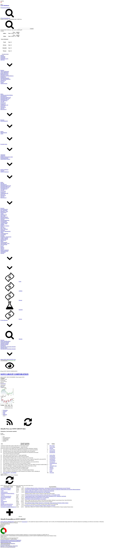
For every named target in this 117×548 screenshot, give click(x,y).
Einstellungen (3, 345)
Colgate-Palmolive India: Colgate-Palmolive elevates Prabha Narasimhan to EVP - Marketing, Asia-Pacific (45, 496)
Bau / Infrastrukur (3, 210)
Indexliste (2, 183)
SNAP (2, 500)
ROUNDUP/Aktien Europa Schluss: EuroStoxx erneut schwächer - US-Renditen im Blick (42, 494)
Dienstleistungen (3, 214)
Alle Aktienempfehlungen (5, 79)
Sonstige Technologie (4, 249)
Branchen (2, 119)
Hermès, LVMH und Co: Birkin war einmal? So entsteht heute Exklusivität (39, 490)
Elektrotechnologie (4, 217)
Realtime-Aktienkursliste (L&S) (6, 156)
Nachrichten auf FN (4, 58)
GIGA (51, 464)
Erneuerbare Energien (4, 218)
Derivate (20, 300)
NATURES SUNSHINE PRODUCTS (8, 506)
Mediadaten (13, 543)
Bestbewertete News (4, 73)
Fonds (20, 281)
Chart (4, 413)
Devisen (20, 319)
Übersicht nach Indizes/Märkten (6, 95)
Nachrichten (2, 56)
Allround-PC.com (53, 465)
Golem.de (51, 468)
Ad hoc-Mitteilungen (4, 5)
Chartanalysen (3, 80)
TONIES (2, 502)
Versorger (2, 253)
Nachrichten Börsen (4, 541)
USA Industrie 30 (3, 100)
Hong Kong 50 (3, 109)
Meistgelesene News (4, 74)
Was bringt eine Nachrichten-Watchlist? (8, 346)
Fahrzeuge (2, 219)
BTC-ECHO (52, 445)
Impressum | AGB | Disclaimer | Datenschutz (9, 545)
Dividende (5, 414)
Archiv (1, 133)
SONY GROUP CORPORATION (7, 521)
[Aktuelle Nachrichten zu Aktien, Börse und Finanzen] (5, 7)
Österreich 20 (3, 107)
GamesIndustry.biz (53, 463)
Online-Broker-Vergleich (5, 159)
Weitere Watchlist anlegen (5, 341)
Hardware (2, 226)
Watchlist (20, 339)
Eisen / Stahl (2, 215)
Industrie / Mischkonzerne (5, 231)
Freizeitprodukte (3, 221)
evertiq (51, 471)
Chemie (1, 213)
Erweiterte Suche (5, 54)
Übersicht (2, 170)
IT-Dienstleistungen (4, 233)
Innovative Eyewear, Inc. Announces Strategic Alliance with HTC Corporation (40, 505)
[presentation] (3, 415)
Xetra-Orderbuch (10, 540)
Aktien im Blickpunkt (4, 71)
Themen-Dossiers (3, 83)
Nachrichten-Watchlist (4, 342)
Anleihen (20, 290)
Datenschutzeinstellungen (5, 543)
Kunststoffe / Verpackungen (5, 236)
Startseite (2, 55)
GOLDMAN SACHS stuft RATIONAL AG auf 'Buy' (35, 498)
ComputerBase (52, 457)
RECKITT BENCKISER (6, 497)
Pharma (1, 246)
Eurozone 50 (2, 103)
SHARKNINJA (4, 501)
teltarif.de (51, 467)
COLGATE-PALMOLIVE (6, 496)
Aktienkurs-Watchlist (4, 343)
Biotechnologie (3, 212)
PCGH (51, 469)
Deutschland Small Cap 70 (5, 97)
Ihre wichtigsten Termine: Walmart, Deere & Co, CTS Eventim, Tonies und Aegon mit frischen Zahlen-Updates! (46, 502)
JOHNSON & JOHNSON (6, 488)
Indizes (1, 94)
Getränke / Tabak (3, 223)
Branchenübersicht (4, 121)
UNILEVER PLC (4, 492)
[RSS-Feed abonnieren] (9, 426)
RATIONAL (3, 498)
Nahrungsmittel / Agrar (4, 243)
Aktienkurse (2, 154)
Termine (2, 82)
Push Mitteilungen (4, 360)
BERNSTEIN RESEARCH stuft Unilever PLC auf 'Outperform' (37, 492)
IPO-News (2, 81)
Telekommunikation (4, 251)
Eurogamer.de (52, 451)
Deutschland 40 (3, 96)
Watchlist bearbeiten (4, 344)
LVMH (2, 490)
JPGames (51, 448)
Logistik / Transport (4, 237)
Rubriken (2, 70)
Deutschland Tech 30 (4, 99)
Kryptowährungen (4, 320)
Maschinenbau (3, 240)
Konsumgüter (3, 234)
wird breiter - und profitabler (9, 472)
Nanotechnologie (3, 242)
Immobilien (2, 230)
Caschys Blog (52, 447)
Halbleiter (2, 224)
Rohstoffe (2, 247)
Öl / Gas (2, 245)
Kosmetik (2, 235)
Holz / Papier (3, 228)
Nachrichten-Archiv (7, 542)
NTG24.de (52, 472)
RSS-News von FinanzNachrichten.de (7, 546)
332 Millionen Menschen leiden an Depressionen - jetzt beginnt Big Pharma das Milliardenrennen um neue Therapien (47, 488)
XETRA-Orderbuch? (4, 171)
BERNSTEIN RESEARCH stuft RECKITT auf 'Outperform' (37, 497)
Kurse (4, 412)
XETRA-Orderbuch (4, 169)
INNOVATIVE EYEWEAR (6, 505)
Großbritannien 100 (4, 105)
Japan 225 (2, 108)
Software (2, 248)
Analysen (5, 411)
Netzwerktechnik (3, 244)
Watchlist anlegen (3, 347)
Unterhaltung (3, 252)
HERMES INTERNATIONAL (7, 504)
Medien (1, 131)
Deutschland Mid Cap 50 (5, 98)
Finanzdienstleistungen (4, 220)
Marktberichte (3, 76)
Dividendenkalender (4, 158)
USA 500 (2, 101)
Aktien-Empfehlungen (12, 541)
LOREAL (3, 494)
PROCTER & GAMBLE (6, 489)
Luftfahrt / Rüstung (4, 238)
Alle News (2, 59)
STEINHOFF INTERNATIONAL (7, 493)
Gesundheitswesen (4, 222)
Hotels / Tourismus (4, 229)
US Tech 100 (3, 102)
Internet (1, 232)
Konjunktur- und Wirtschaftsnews (6, 75)
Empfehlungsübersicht (4, 78)
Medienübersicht (3, 132)
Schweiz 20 (2, 106)
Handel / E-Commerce (4, 225)
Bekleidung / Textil (4, 211)
